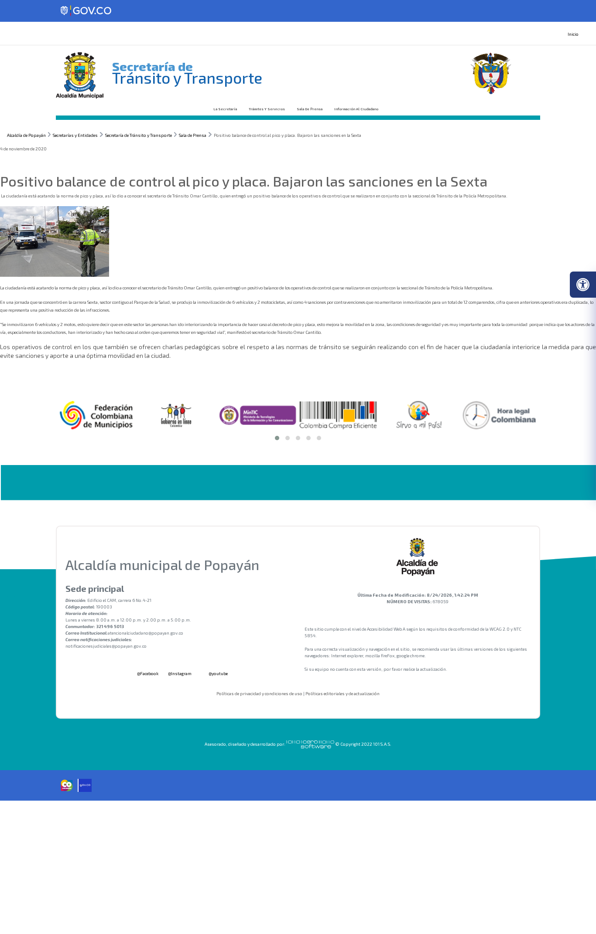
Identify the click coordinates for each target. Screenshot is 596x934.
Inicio (573, 34)
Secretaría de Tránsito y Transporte (138, 135)
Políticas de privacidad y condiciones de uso (259, 693)
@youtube (218, 673)
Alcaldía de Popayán (26, 135)
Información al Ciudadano (356, 109)
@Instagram (180, 673)
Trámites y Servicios (267, 109)
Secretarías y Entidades (75, 135)
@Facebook (147, 673)
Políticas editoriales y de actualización (342, 693)
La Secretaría (225, 109)
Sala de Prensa (309, 109)
